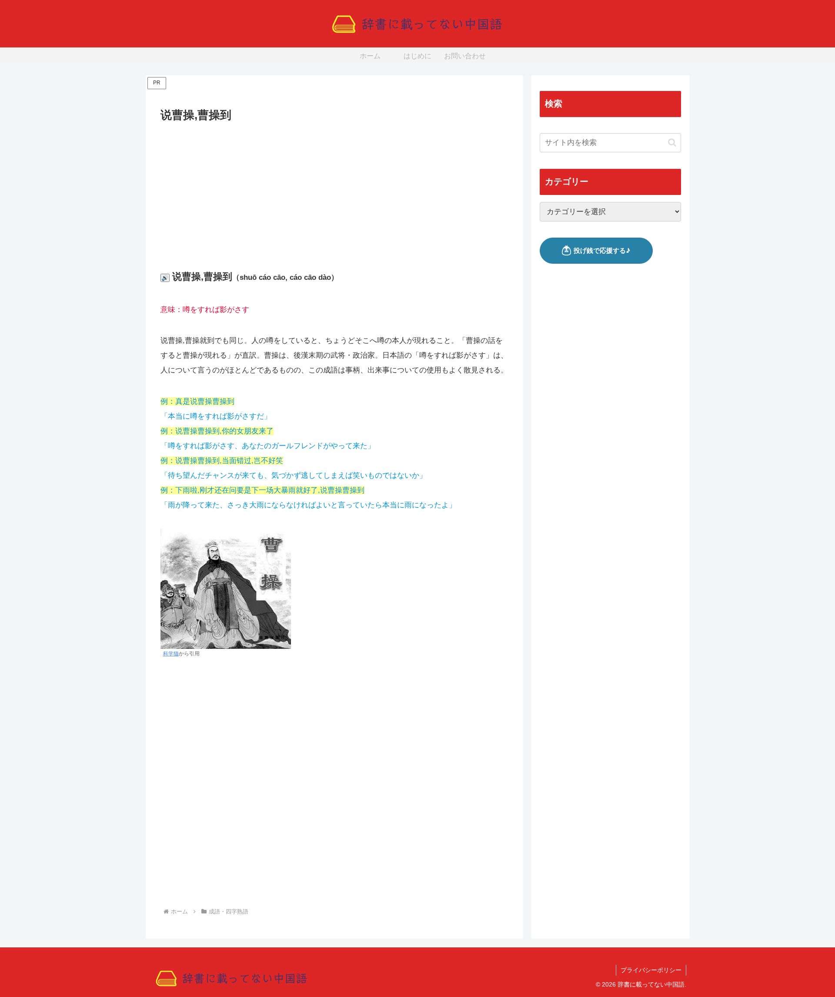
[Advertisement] (334, 190)
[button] (672, 143)
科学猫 (171, 654)
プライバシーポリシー (651, 970)
